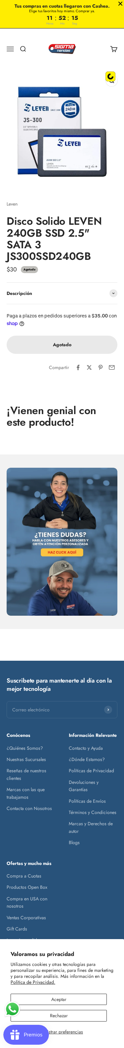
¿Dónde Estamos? (87, 759)
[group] (62, 542)
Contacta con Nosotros (29, 808)
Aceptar (58, 999)
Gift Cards (17, 929)
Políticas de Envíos (87, 801)
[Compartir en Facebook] (78, 367)
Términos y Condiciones (92, 812)
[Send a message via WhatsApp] (12, 1009)
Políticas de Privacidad (91, 770)
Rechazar (59, 1015)
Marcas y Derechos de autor (91, 827)
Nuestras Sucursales (26, 759)
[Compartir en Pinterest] (100, 367)
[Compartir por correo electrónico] (111, 367)
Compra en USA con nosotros (27, 902)
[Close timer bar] (120, 4)
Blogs (74, 842)
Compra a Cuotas (24, 876)
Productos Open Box (27, 887)
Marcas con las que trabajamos (26, 793)
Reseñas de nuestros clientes (26, 774)
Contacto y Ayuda (86, 748)
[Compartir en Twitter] (89, 367)
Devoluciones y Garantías (84, 786)
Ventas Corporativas (26, 917)
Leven (12, 204)
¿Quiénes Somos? (25, 748)
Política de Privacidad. (33, 982)
